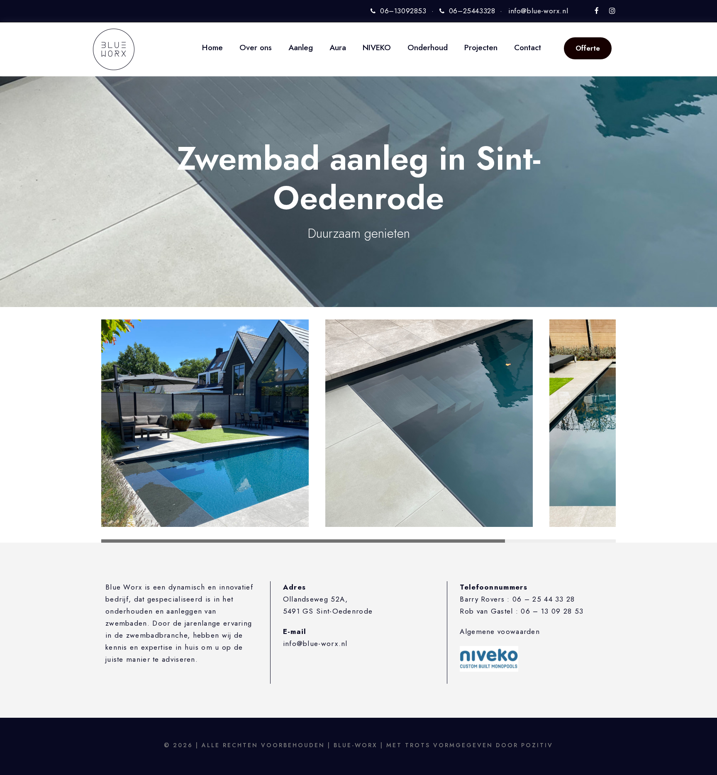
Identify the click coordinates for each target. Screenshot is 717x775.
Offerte (588, 48)
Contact (527, 47)
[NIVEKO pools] (536, 659)
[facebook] (597, 11)
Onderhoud (427, 47)
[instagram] (612, 11)
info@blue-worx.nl (315, 643)
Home (212, 47)
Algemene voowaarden (500, 631)
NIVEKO (377, 47)
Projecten (481, 47)
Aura (337, 47)
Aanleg (300, 47)
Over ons (255, 47)
